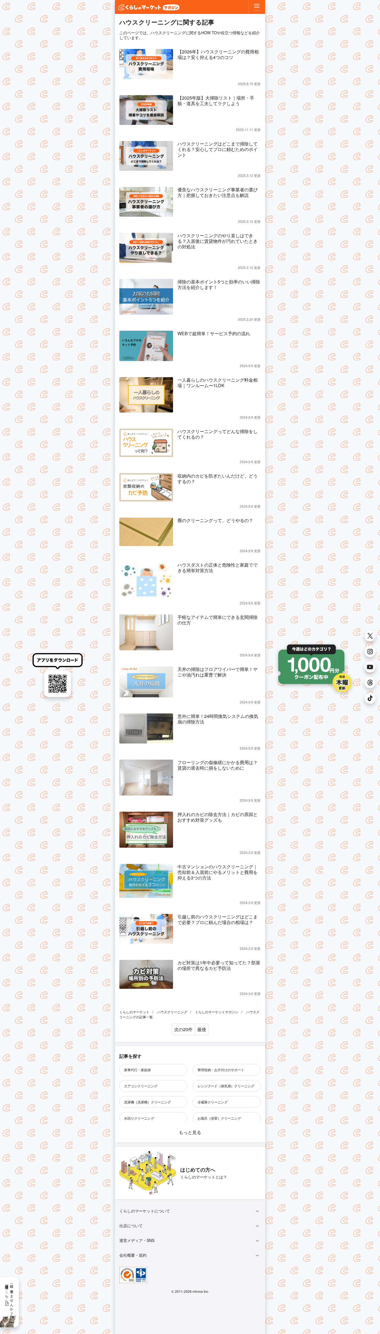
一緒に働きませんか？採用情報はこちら (9, 1298)
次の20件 (183, 1029)
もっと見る (190, 1132)
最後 (201, 1029)
